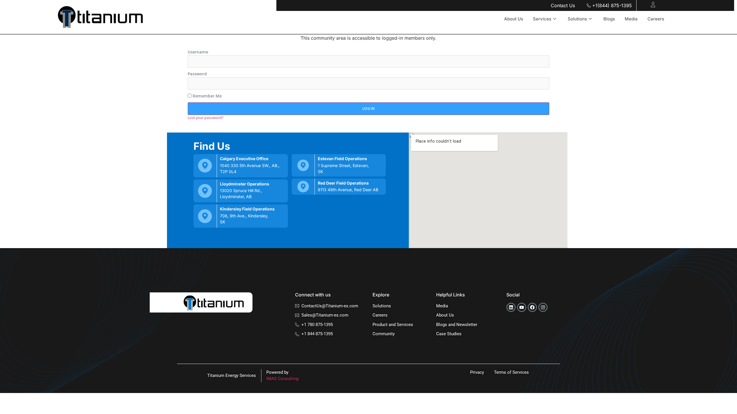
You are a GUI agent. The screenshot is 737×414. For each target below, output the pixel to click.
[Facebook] (532, 307)
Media (631, 19)
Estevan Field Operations (342, 158)
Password (197, 74)
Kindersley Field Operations (247, 208)
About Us (513, 19)
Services (542, 19)
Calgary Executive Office (244, 158)
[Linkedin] (511, 307)
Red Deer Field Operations (343, 183)
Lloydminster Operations (244, 183)
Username (198, 52)
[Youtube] (521, 307)
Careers (655, 19)
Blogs (609, 19)
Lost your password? (205, 117)
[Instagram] (543, 307)
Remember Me (206, 96)
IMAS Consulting (282, 378)
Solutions (577, 19)
